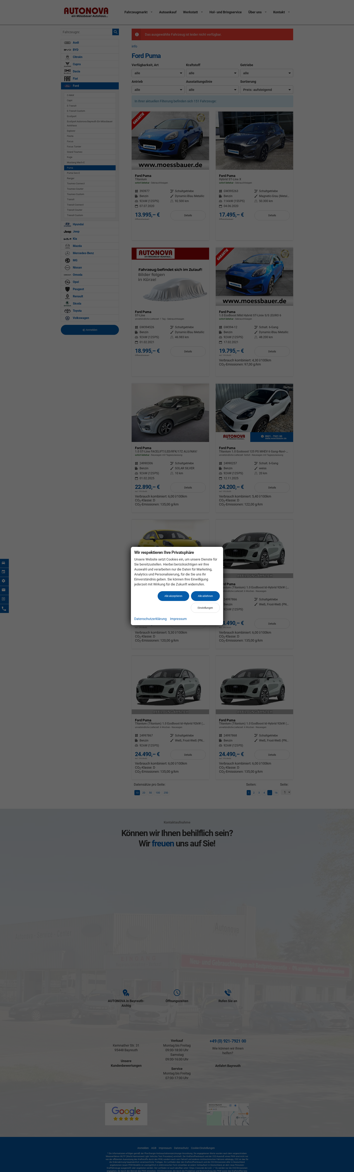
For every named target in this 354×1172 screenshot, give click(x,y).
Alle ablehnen (205, 595)
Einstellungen (205, 607)
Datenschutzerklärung (150, 619)
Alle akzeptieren (173, 595)
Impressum (178, 619)
